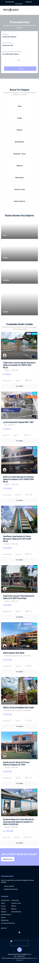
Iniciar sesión (18, 4)
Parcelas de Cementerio (8, 923)
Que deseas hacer (8, 43)
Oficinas (3, 909)
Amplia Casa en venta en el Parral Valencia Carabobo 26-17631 (16, 763)
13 (35, 647)
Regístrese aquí (7, 859)
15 (35, 701)
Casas (3, 903)
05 (35, 416)
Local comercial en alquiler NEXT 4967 (18, 422)
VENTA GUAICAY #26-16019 (13, 653)
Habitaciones (5, 920)
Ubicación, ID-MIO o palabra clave (12, 51)
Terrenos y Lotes (16, 903)
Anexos (3, 917)
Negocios (14, 909)
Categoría (5, 34)
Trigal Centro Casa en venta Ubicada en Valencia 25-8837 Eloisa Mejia (18, 597)
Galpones (3, 911)
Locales (3, 906)
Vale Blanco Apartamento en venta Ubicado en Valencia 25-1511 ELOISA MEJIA (17, 538)
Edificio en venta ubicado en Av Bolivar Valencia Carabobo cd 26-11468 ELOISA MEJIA (18, 479)
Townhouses (15, 900)
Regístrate (29, 2)
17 (35, 471)
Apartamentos (5, 900)
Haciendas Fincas (16, 911)
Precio (19, 60)
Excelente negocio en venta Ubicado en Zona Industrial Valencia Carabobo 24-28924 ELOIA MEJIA (18, 821)
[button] (35, 60)
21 (35, 356)
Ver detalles (19, 386)
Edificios (13, 906)
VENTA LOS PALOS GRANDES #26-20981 (18, 707)
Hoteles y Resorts (6, 914)
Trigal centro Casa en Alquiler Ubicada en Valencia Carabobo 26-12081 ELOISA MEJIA (19, 365)
